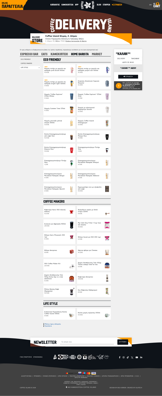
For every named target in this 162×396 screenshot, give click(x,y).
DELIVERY (121, 59)
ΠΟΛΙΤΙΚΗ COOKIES (93, 376)
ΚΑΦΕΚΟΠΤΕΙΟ (59, 54)
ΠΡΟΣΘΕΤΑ (37, 376)
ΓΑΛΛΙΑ (83, 384)
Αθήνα (57, 41)
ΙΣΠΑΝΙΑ (89, 383)
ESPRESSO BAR (29, 54)
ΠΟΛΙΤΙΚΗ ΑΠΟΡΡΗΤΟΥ (77, 376)
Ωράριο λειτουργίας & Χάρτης (76, 41)
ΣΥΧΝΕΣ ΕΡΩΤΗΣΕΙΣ (49, 376)
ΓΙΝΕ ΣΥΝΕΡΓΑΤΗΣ (26, 357)
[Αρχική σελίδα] (87, 5)
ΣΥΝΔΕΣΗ (129, 76)
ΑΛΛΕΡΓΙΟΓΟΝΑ (26, 376)
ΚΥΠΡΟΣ (67, 382)
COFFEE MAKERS (26, 63)
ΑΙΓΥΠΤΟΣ (82, 383)
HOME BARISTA (80, 54)
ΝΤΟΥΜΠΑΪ (92, 382)
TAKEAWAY (135, 59)
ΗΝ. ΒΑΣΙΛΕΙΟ (75, 382)
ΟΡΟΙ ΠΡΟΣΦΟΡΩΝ (127, 376)
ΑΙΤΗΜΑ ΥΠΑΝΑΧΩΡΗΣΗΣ (110, 376)
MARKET (97, 54)
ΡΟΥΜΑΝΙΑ (74, 383)
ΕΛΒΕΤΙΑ (66, 383)
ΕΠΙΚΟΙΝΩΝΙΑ (37, 357)
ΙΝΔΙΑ (95, 383)
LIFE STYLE (24, 67)
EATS (44, 54)
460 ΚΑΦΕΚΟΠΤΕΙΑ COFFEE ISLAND (81, 387)
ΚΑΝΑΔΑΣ (85, 382)
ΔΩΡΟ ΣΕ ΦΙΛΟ (128, 62)
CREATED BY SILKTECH (134, 387)
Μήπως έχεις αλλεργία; (53, 324)
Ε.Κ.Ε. (137, 376)
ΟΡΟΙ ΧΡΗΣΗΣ (62, 376)
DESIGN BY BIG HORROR (118, 387)
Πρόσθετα (48, 326)
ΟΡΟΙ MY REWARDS (81, 377)
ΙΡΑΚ (78, 384)
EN (150, 5)
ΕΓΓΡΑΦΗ (122, 342)
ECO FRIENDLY (26, 59)
